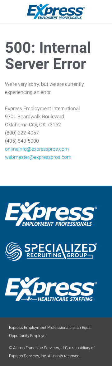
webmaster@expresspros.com (38, 157)
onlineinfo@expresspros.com (37, 149)
